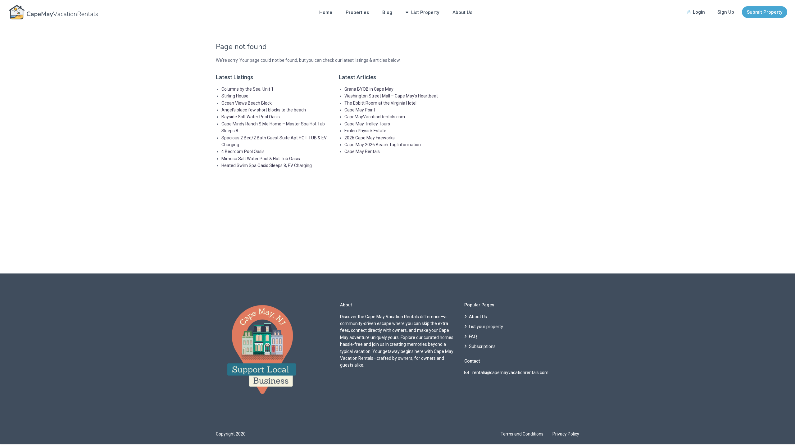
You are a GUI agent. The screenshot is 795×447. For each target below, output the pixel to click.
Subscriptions (482, 346)
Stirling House (234, 95)
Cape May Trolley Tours (367, 123)
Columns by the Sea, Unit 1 (247, 89)
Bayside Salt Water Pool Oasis (250, 116)
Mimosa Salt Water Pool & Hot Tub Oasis (260, 158)
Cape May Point (359, 109)
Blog (387, 12)
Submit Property (764, 12)
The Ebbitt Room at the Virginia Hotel (380, 103)
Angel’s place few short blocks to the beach (263, 109)
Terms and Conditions (522, 433)
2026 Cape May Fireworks (369, 137)
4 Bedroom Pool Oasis (243, 151)
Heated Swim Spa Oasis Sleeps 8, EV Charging (266, 165)
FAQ (473, 336)
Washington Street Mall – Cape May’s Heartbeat (391, 95)
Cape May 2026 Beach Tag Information (382, 144)
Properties (357, 12)
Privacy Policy (565, 433)
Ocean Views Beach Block (246, 103)
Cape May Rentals (362, 151)
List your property (486, 326)
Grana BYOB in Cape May (368, 89)
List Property (425, 12)
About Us (462, 12)
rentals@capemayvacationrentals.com (510, 372)
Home (325, 12)
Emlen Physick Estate (365, 130)
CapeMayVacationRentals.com (374, 116)
